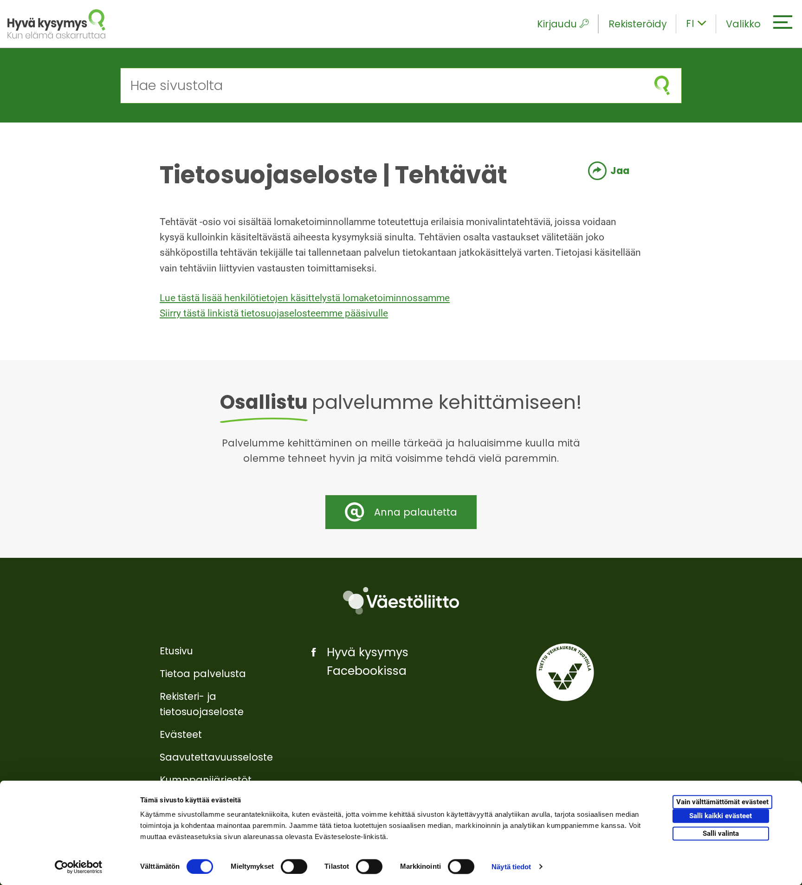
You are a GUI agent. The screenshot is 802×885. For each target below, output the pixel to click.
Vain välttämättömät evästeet (722, 802)
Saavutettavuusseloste (216, 757)
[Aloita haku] (662, 85)
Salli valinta (721, 833)
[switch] (294, 866)
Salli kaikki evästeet (720, 816)
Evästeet (181, 734)
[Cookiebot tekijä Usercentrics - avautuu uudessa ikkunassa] (78, 867)
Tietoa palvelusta (203, 673)
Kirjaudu (557, 24)
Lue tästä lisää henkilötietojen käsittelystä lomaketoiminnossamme (305, 298)
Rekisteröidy (637, 24)
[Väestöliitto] (401, 600)
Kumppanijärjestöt (206, 780)
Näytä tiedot (511, 867)
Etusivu (176, 651)
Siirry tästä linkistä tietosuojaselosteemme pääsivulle (274, 313)
